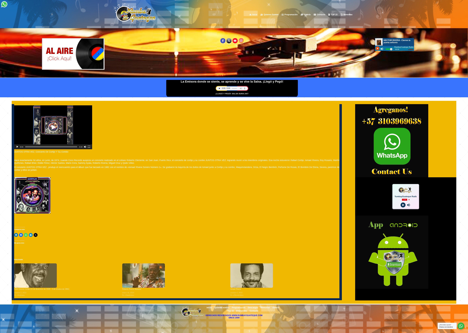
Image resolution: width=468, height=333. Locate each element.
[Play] (403, 205)
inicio (209, 308)
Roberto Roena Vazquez (131, 289)
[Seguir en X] (229, 40)
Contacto (254, 311)
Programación (238, 308)
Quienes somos (221, 308)
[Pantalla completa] (89, 147)
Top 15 (230, 311)
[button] (53, 127)
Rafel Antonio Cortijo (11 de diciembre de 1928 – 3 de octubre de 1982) (41, 289)
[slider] (51, 146)
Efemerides (241, 311)
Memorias (265, 308)
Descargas (253, 308)
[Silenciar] (85, 147)
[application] (53, 127)
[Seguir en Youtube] (235, 40)
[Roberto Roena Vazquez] (175, 275)
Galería (275, 308)
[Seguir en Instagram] (241, 40)
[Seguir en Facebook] (222, 40)
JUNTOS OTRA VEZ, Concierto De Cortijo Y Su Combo (41, 152)
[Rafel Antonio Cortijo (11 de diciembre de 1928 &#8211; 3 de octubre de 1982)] (67, 275)
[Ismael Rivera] (283, 275)
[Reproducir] (17, 147)
